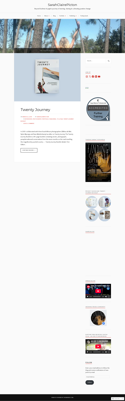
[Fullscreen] (109, 296)
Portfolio (61, 16)
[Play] (88, 296)
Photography (37, 119)
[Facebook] (93, 76)
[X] (90, 76)
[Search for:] (98, 61)
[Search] (108, 61)
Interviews (28, 119)
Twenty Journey (35, 109)
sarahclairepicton (43, 116)
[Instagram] (86, 76)
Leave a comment (28, 123)
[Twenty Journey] (47, 101)
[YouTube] (99, 76)
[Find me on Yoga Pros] (88, 88)
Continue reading (27, 150)
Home (39, 16)
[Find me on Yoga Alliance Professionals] (86, 88)
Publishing (72, 16)
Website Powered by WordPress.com (62, 397)
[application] (98, 291)
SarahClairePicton (62, 5)
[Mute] (106, 296)
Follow (88, 362)
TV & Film (60, 119)
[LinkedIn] (96, 76)
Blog (54, 16)
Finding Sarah (84, 16)
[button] (91, 202)
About (46, 16)
